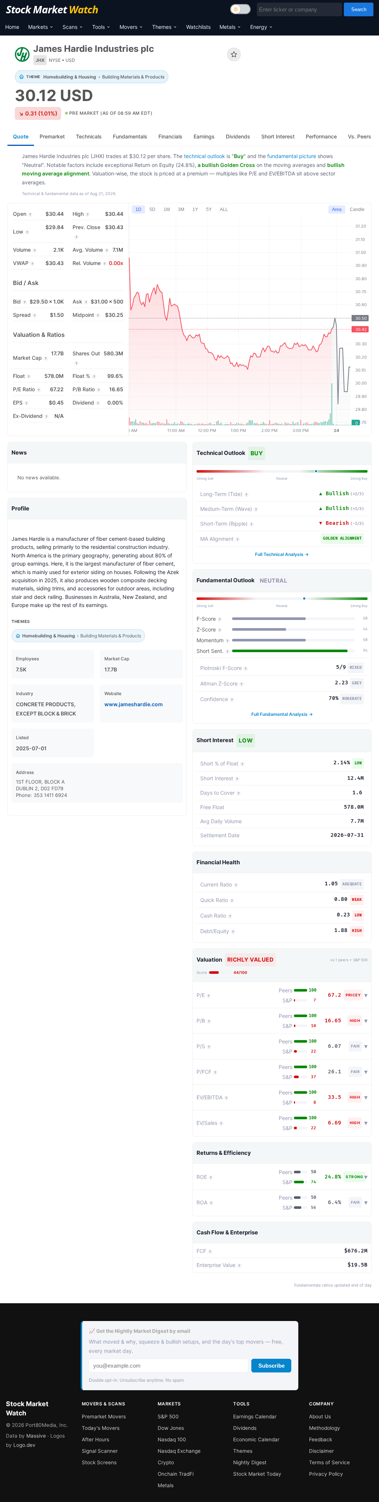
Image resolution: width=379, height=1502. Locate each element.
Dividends (244, 1428)
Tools (98, 27)
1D (138, 209)
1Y (195, 209)
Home (12, 27)
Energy (258, 27)
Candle (357, 209)
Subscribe (271, 1365)
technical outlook (204, 156)
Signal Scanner (100, 1451)
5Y (209, 209)
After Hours (95, 1439)
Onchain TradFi (176, 1474)
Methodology (324, 1428)
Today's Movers (101, 1428)
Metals (227, 27)
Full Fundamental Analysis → (282, 714)
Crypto (166, 1462)
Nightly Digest (249, 1462)
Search (358, 9)
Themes (161, 27)
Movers (128, 27)
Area (337, 209)
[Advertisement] (312, 71)
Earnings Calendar (254, 1416)
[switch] (240, 9)
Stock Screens (99, 1462)
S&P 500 (168, 1416)
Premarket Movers (104, 1416)
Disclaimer (321, 1451)
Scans (70, 27)
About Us (320, 1416)
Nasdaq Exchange (179, 1451)
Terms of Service (329, 1462)
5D (152, 209)
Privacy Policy (326, 1474)
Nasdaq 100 (172, 1439)
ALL (224, 209)
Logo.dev (24, 1445)
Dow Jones (171, 1428)
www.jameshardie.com (133, 704)
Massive (36, 1436)
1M (167, 209)
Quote (20, 136)
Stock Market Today (257, 1474)
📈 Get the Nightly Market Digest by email (139, 1331)
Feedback (320, 1439)
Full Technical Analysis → (282, 554)
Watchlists (198, 27)
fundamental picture (291, 156)
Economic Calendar (256, 1439)
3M (181, 209)
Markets (38, 27)
